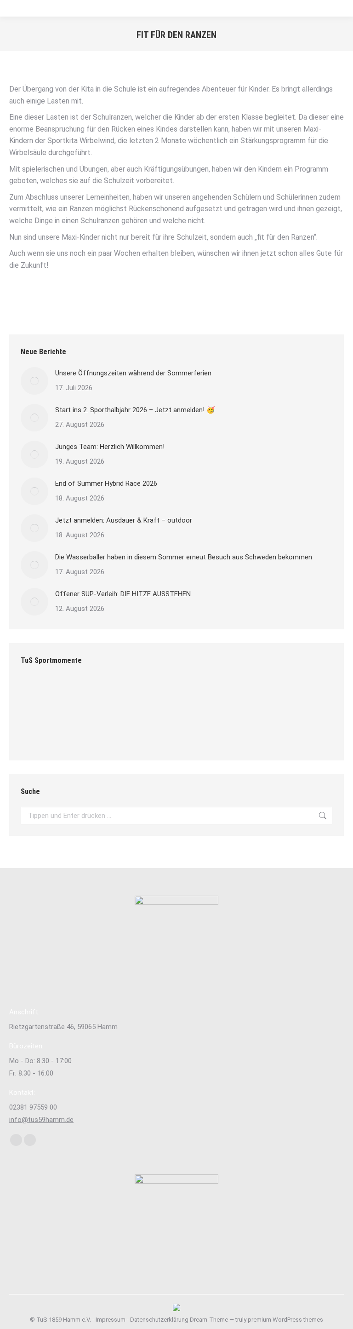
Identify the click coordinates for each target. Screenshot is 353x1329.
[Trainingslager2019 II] (250, 695)
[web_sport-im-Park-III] (73, 695)
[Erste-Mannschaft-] (73, 731)
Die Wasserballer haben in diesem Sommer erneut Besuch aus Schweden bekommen (183, 557)
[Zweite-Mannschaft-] (38, 695)
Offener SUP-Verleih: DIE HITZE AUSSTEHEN (123, 594)
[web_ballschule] (215, 695)
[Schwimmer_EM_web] (144, 731)
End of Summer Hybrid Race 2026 (106, 483)
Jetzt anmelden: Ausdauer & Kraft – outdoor (123, 520)
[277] (144, 695)
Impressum (110, 1319)
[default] (180, 695)
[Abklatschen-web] (38, 731)
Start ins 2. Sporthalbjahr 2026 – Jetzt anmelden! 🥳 (135, 410)
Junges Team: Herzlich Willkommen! (110, 447)
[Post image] (34, 381)
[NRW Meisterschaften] (286, 695)
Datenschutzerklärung (159, 1319)
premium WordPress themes (285, 1319)
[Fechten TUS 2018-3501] (109, 695)
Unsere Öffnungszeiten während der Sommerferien (133, 373)
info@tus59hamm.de (41, 1120)
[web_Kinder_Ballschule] (109, 731)
